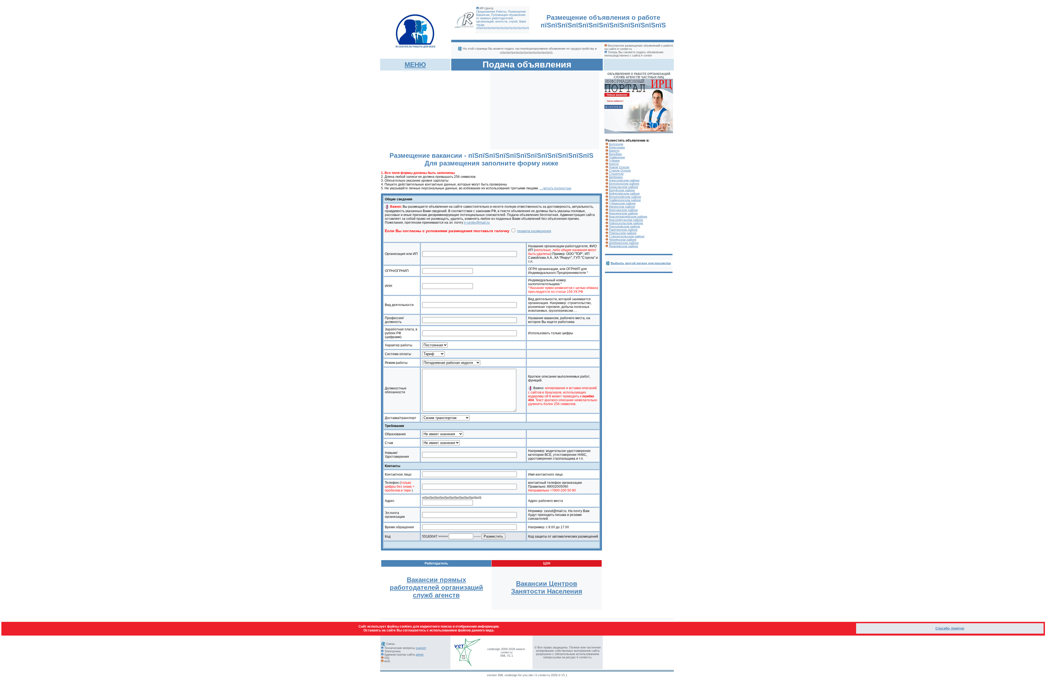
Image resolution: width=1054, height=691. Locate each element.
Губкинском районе (622, 203)
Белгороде (616, 144)
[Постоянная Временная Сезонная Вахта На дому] (435, 345)
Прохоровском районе (624, 226)
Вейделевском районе (624, 193)
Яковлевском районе (623, 246)
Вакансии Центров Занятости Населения (546, 587)
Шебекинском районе (624, 243)
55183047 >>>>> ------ (451, 536)
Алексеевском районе (624, 180)
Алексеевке (617, 147)
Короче (614, 163)
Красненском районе (623, 213)
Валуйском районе (622, 190)
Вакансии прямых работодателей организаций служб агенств (436, 587)
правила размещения (534, 231)
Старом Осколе (620, 170)
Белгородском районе (624, 183)
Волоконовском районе (625, 196)
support (421, 648)
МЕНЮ (415, 64)
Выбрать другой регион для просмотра (641, 263)
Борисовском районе (623, 187)
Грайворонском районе (625, 200)
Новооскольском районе (626, 223)
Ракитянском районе (623, 229)
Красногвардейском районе (628, 216)
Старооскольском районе (626, 236)
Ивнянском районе (622, 206)
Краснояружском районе (626, 219)
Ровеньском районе (623, 233)
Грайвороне (617, 157)
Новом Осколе (619, 167)
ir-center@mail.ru (477, 222)
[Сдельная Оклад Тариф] (433, 354)
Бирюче (614, 150)
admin (420, 654)
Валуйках (615, 154)
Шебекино (616, 177)
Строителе (616, 173)
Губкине (614, 160)
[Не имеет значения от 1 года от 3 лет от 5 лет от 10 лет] (441, 443)
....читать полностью (555, 188)
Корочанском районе (623, 210)
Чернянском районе (623, 239)
